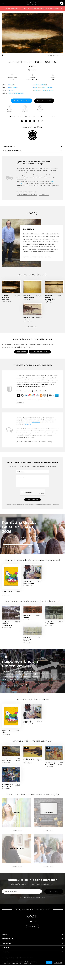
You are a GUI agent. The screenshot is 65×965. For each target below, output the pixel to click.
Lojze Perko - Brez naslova (11, 751)
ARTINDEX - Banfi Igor (39, 84)
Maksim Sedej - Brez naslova (54, 753)
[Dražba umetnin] (48, 848)
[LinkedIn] (30, 121)
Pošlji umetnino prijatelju (48, 116)
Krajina (21, 93)
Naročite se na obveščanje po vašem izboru (32, 897)
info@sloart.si (36, 422)
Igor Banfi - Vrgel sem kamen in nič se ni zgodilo (54, 287)
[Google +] (35, 121)
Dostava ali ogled (43, 400)
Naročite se (53, 891)
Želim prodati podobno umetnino (42, 90)
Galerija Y (32, 926)
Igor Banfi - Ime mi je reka (32, 309)
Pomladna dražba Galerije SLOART (18, 546)
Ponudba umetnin (17, 830)
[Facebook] (22, 121)
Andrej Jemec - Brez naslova (11, 774)
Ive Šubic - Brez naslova (32, 751)
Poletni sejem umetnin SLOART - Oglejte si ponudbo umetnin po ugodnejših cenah (32, 8)
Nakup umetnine (21, 400)
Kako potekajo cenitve (45, 441)
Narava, (10, 93)
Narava (15, 87)
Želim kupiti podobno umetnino (42, 87)
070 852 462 (27, 424)
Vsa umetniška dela (31, 326)
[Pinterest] (39, 121)
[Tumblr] (43, 121)
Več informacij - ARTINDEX (14, 686)
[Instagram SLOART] (35, 921)
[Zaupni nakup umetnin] (16, 848)
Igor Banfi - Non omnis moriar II (32, 631)
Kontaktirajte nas (44, 194)
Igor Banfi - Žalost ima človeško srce (11, 613)
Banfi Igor (11, 84)
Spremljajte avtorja (37, 257)
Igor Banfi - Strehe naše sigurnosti (11, 287)
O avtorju (26, 257)
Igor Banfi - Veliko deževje (32, 287)
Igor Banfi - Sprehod (32, 609)
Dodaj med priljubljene (17, 116)
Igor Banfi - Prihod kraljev (54, 612)
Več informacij (58, 962)
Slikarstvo (11, 90)
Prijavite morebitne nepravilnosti (27, 441)
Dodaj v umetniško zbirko (32, 116)
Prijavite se (21, 352)
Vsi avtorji (48, 257)
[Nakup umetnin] (16, 812)
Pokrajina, (16, 93)
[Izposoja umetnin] (48, 812)
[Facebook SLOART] (31, 921)
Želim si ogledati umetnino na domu (27, 191)
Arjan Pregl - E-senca (11, 577)
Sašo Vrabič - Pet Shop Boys (32, 572)
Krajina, (10, 87)
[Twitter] (26, 121)
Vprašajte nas (32, 500)
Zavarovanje (20, 402)
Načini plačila (32, 400)
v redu (49, 962)
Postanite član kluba (39, 352)
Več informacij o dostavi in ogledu (27, 194)
